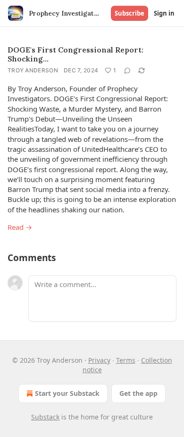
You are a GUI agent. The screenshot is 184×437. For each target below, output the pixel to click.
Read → (20, 227)
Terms (125, 360)
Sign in (164, 13)
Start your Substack (67, 393)
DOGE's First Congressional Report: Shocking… (75, 54)
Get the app (138, 393)
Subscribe (129, 13)
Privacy (99, 360)
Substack (45, 416)
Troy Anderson (33, 70)
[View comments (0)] (127, 70)
